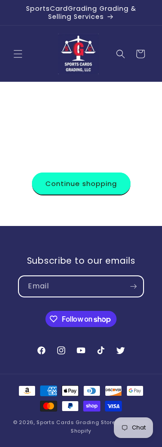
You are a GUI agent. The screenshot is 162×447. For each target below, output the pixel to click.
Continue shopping (81, 183)
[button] (18, 54)
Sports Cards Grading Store (75, 422)
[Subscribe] (133, 286)
